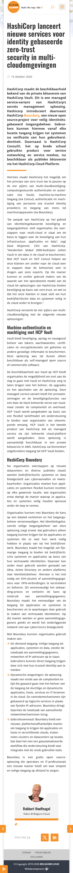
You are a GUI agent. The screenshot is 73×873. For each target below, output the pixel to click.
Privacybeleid (43, 852)
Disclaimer (36, 857)
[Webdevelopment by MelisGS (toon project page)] (46, 868)
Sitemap (26, 852)
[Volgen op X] (45, 837)
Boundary (31, 115)
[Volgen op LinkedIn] (54, 837)
